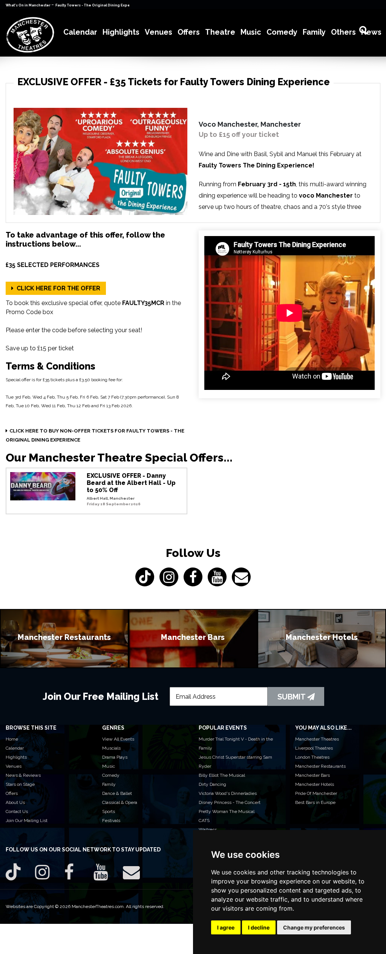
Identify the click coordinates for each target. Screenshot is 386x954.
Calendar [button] (80, 32)
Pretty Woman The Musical (226, 811)
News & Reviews (23, 775)
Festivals (111, 820)
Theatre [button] (220, 32)
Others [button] (343, 32)
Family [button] (314, 32)
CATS (204, 820)
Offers (12, 793)
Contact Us (17, 811)
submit (292, 696)
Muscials (111, 748)
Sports (108, 811)
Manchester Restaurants (320, 766)
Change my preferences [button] (314, 927)
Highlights (16, 757)
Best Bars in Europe (315, 802)
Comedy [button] (282, 32)
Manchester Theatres (317, 739)
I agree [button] (225, 927)
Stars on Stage (20, 784)
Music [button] (250, 32)
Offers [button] (189, 32)
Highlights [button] (121, 32)
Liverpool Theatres (314, 748)
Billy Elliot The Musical (222, 775)
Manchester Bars (312, 775)
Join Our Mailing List (26, 820)
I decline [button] (259, 927)
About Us (15, 802)
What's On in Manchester (28, 5)
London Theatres (312, 757)
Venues (13, 766)
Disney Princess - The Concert (229, 802)
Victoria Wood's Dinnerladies (228, 793)
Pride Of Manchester (316, 793)
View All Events (118, 739)
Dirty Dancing (212, 784)
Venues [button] (158, 32)
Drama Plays (114, 757)
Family (109, 784)
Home (12, 739)
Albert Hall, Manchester (111, 498)
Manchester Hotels (314, 784)
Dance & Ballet (117, 793)
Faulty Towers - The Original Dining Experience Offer (104, 5)
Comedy (110, 775)
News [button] (371, 32)
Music (108, 766)
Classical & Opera (119, 802)
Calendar (15, 748)
